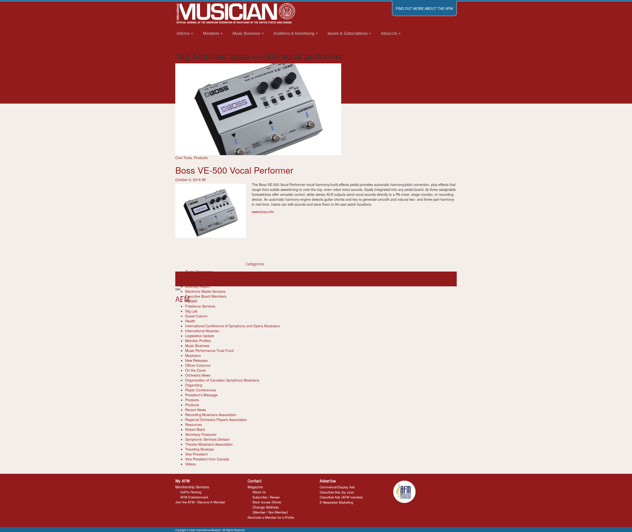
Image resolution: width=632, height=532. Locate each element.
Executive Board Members (205, 296)
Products (201, 157)
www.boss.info (263, 211)
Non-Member (277, 512)
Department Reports (201, 281)
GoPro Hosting (190, 492)
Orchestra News (197, 375)
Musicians (193, 355)
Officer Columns (197, 365)
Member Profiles (198, 340)
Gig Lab (191, 311)
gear (223, 278)
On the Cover (195, 370)
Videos (190, 463)
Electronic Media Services (205, 291)
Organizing (193, 385)
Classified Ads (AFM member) (341, 497)
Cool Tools (183, 157)
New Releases (196, 360)
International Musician (202, 330)
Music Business (197, 345)
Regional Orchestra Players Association (216, 419)
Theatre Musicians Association (209, 444)
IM (204, 179)
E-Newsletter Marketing (336, 502)
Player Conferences (200, 389)
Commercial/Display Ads (337, 487)
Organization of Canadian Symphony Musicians (222, 380)
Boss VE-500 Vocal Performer (234, 170)
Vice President (196, 454)
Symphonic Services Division (207, 439)
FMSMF (191, 301)
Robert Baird (195, 429)
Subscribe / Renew (266, 497)
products (234, 278)
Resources (193, 424)
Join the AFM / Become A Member (200, 502)
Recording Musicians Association (211, 414)
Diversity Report (197, 286)
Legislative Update (199, 335)
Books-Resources (199, 271)
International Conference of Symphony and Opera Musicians (232, 325)
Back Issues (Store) (267, 502)
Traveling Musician (199, 449)
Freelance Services (200, 306)
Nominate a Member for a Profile (271, 517)
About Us (259, 492)
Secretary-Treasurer (201, 434)
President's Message (201, 394)
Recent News (195, 409)
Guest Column (196, 315)
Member (259, 512)
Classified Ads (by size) (337, 492)
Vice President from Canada (207, 459)
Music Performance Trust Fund (209, 350)
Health (190, 320)
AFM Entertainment (194, 497)
